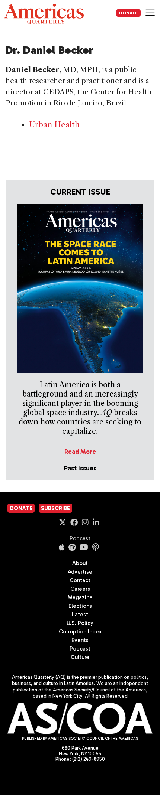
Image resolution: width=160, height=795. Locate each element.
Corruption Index (80, 631)
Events (80, 640)
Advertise (80, 571)
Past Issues (80, 468)
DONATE (128, 13)
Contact (80, 580)
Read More (80, 451)
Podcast (80, 538)
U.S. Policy (80, 623)
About (80, 563)
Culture (80, 657)
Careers (80, 589)
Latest (80, 614)
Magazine (80, 597)
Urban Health (54, 124)
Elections (80, 606)
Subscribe (55, 508)
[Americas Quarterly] (44, 14)
